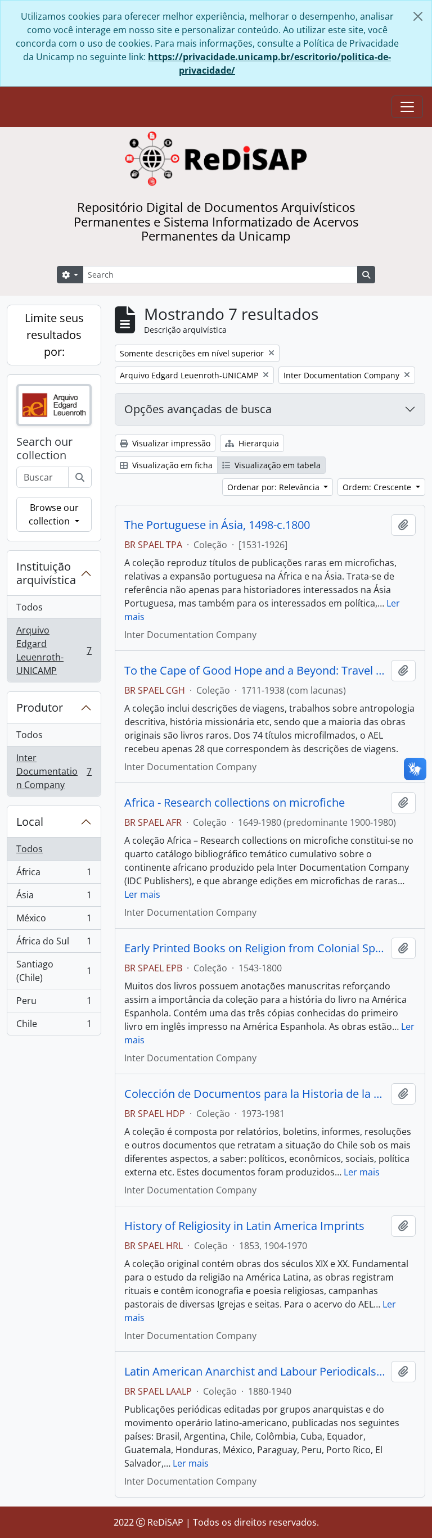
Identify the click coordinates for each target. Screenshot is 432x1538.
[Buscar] (80, 477)
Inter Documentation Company (54, 771)
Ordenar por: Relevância (274, 487)
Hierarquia (257, 443)
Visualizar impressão (170, 443)
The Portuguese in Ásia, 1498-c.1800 (217, 525)
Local (29, 821)
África (54, 875)
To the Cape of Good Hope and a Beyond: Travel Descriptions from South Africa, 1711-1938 (255, 670)
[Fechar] (417, 16)
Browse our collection (53, 514)
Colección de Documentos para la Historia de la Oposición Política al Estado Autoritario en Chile (255, 1094)
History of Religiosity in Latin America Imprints (244, 1226)
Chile (54, 1026)
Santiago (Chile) (54, 971)
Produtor (39, 707)
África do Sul (54, 944)
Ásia (54, 898)
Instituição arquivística (46, 573)
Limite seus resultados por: (54, 334)
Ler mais (142, 894)
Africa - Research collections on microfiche (234, 802)
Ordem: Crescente (378, 487)
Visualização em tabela (276, 465)
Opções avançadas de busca (198, 409)
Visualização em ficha (171, 465)
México (54, 921)
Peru (54, 1003)
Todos (29, 607)
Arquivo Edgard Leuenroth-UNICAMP (54, 650)
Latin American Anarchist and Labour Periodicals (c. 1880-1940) (255, 1371)
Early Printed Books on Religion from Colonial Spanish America (255, 948)
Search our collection (44, 448)
